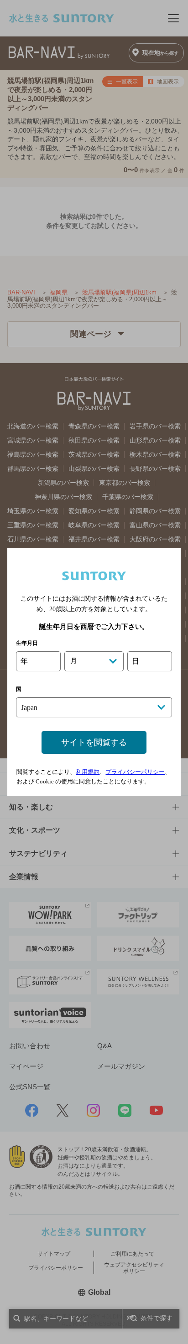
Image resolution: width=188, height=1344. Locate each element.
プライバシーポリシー (135, 771)
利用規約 (87, 771)
